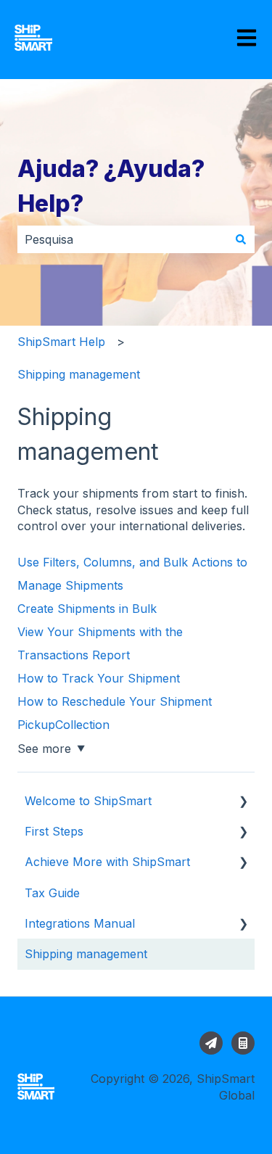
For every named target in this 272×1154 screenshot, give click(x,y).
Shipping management (78, 374)
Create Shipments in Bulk (87, 608)
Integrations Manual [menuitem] (80, 923)
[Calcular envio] (243, 1043)
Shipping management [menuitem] (86, 954)
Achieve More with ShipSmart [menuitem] (107, 861)
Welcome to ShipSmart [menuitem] (88, 801)
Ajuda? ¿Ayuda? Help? (111, 186)
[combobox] (122, 239)
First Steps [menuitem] (54, 831)
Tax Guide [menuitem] (52, 893)
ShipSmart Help (61, 341)
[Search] (241, 239)
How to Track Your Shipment (98, 678)
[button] (243, 802)
